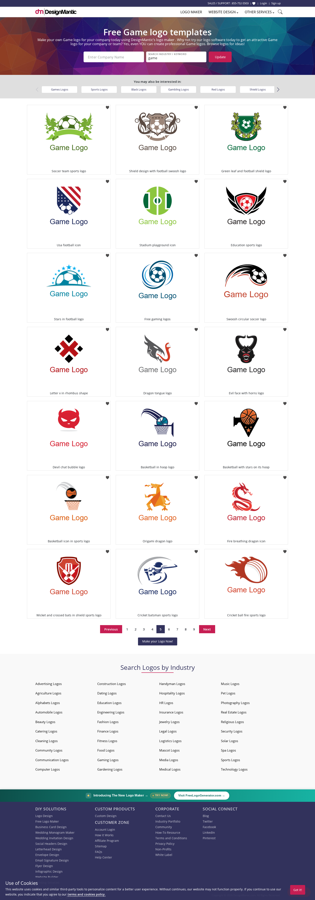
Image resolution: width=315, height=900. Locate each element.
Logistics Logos (170, 741)
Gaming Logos (107, 760)
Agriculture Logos (48, 693)
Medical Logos (169, 769)
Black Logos (138, 89)
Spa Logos (228, 750)
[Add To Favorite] (107, 106)
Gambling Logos (178, 89)
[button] (278, 89)
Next (207, 629)
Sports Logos (99, 89)
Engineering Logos (110, 712)
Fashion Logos (107, 722)
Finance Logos (107, 731)
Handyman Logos (172, 684)
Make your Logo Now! (157, 641)
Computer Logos (47, 769)
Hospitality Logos (172, 693)
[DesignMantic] (56, 12)
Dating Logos (107, 693)
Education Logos (109, 703)
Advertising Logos (48, 684)
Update (220, 57)
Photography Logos (235, 703)
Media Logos (168, 760)
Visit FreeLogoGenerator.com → (201, 795)
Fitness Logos (107, 741)
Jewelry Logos (169, 722)
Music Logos (230, 684)
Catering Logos (46, 731)
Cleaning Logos (46, 741)
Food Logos (105, 750)
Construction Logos (111, 684)
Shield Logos (258, 89)
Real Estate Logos (233, 712)
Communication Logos (52, 760)
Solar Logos (229, 741)
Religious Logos (232, 722)
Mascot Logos (169, 750)
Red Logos (218, 89)
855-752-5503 (240, 3)
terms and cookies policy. (87, 894)
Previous (111, 629)
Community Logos (48, 750)
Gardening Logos (109, 769)
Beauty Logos (45, 722)
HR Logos (166, 703)
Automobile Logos (48, 712)
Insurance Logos (171, 712)
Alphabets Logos (47, 703)
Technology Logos (234, 769)
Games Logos (59, 89)
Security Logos (231, 731)
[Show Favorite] (254, 3)
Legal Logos (168, 731)
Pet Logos (228, 693)
